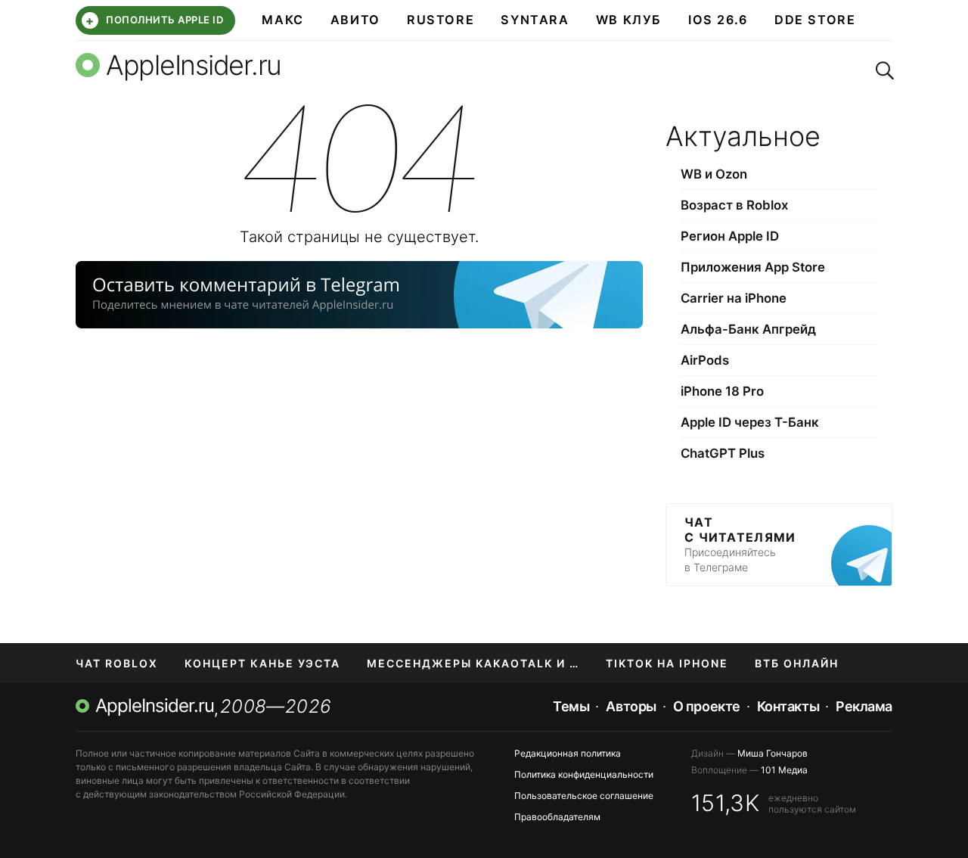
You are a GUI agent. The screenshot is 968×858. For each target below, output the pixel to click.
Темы (571, 706)
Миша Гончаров (772, 753)
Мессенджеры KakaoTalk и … (473, 663)
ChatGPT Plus (723, 453)
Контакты (788, 706)
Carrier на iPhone (733, 298)
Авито (355, 19)
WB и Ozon (714, 174)
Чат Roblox (117, 663)
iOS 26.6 (718, 19)
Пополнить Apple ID (154, 20)
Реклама (864, 706)
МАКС (282, 19)
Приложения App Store (753, 267)
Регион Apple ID (730, 236)
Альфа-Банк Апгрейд (748, 329)
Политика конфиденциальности (583, 774)
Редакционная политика (567, 753)
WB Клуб (629, 19)
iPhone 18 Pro (722, 391)
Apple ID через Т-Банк (750, 422)
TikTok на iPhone (667, 663)
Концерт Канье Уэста (262, 663)
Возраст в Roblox (734, 205)
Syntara (535, 19)
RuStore (440, 19)
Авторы (631, 706)
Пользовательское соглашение (583, 795)
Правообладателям (557, 816)
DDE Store (815, 19)
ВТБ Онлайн (797, 663)
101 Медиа (784, 770)
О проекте (706, 706)
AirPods (705, 360)
